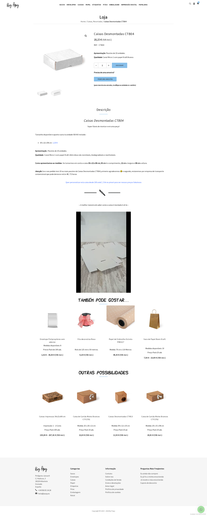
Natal (72, 495)
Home (83, 21)
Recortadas (97, 21)
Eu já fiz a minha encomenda (152, 476)
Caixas (81, 5)
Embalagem (114, 5)
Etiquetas (96, 5)
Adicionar (119, 65)
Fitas (105, 5)
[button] (86, 36)
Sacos (62, 5)
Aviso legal (109, 486)
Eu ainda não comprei (149, 473)
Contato (108, 473)
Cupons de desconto (148, 483)
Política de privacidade (114, 489)
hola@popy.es (44, 493)
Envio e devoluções (113, 483)
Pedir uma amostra (105, 79)
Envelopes (71, 5)
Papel (88, 5)
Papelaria (143, 5)
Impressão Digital (129, 5)
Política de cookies (113, 492)
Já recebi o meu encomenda (151, 480)
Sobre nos (109, 476)
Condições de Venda (113, 480)
